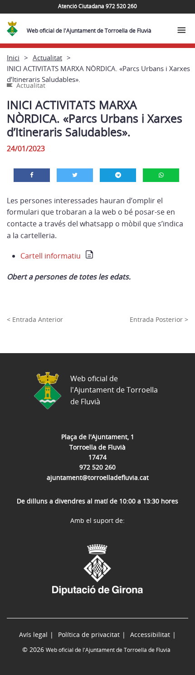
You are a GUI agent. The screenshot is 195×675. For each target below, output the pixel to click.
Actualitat (47, 57)
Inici (13, 57)
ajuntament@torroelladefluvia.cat (98, 477)
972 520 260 (97, 467)
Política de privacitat (89, 634)
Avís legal (33, 634)
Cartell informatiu (50, 256)
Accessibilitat (150, 634)
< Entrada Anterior (35, 319)
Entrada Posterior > (159, 319)
